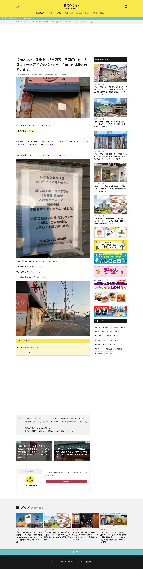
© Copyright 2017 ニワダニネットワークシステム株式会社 (71, 562)
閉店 (97, 331)
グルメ (59, 13)
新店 (106, 344)
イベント (51, 13)
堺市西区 (64, 74)
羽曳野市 (108, 336)
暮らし (87, 13)
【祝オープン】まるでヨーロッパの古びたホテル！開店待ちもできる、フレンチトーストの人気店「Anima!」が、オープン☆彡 (110, 156)
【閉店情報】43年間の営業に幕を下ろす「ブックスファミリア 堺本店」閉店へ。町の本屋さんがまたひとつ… (109, 124)
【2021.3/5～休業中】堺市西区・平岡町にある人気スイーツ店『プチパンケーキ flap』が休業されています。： (63, 22)
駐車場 (116, 327)
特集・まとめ (69, 13)
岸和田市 (114, 344)
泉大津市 (98, 340)
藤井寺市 (98, 336)
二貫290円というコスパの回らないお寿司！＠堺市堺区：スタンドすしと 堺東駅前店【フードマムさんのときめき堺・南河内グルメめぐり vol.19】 (113, 537)
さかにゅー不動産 (98, 13)
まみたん (79, 13)
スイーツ (58, 74)
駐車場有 (107, 327)
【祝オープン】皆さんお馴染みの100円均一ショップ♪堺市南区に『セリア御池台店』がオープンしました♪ (110, 188)
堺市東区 (109, 353)
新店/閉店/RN (40, 13)
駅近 (123, 327)
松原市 (98, 344)
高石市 (98, 327)
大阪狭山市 (109, 349)
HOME (20, 22)
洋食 (116, 336)
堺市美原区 (99, 353)
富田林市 (98, 349)
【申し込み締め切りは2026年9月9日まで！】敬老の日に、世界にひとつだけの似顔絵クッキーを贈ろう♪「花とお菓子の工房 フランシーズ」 (29, 537)
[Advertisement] (71, 38)
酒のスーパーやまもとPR (110, 331)
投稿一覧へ (66, 481)
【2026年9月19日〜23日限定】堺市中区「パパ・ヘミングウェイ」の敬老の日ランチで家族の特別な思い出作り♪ (110, 221)
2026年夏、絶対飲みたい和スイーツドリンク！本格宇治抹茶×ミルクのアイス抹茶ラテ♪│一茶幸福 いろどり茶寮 (85, 536)
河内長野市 (109, 340)
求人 (118, 340)
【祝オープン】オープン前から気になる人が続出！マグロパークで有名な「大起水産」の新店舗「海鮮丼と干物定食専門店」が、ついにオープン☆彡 (110, 90)
